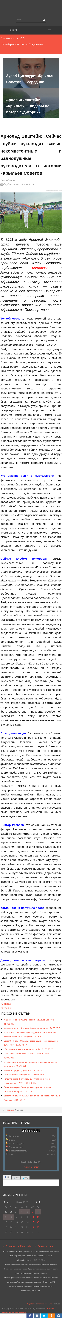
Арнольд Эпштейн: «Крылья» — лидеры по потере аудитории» (28, 106)
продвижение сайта (44, 1304)
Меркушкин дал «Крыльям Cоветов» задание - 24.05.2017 (32, 1028)
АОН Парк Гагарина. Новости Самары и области (31, 8)
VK (17, 1178)
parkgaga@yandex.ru (23, 1260)
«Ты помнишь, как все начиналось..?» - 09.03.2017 (28, 1049)
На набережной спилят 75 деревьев (22, 44)
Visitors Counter (31, 1166)
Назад (7, 1003)
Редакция (10, 1246)
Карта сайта (26, 1246)
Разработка (31, 1304)
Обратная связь (45, 1246)
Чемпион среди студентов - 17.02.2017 (23, 1070)
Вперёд (4, 1008)
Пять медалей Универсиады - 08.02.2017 (24, 1074)
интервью (41, 267)
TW (26, 1178)
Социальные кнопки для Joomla (54, 190)
